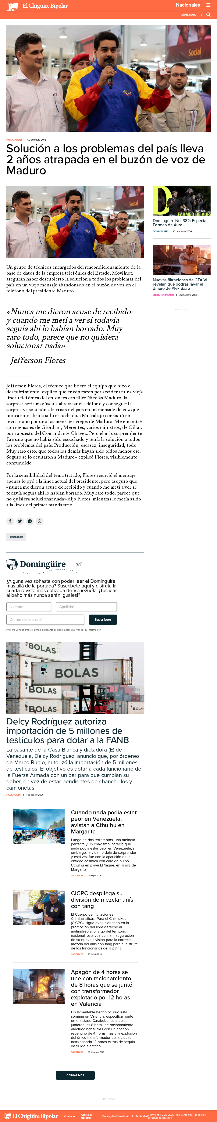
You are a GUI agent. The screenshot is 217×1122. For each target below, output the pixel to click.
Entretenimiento (163, 294)
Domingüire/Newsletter (115, 1116)
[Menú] (208, 5)
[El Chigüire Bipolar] (37, 7)
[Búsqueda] (208, 14)
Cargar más (75, 1075)
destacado (16, 537)
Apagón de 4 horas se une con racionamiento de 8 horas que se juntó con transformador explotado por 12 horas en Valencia (101, 988)
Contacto (69, 1116)
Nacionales (188, 5)
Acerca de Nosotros (87, 1116)
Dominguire (188, 14)
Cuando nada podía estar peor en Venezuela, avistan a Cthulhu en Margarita (103, 822)
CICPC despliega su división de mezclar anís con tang (102, 900)
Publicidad (142, 1116)
